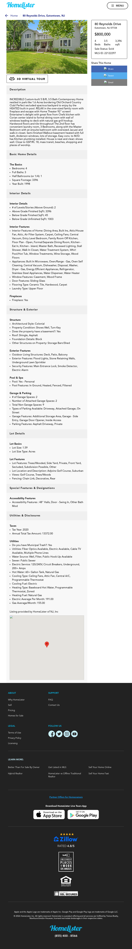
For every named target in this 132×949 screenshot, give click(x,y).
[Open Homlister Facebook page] (51, 734)
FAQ (50, 700)
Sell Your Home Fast (99, 773)
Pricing (11, 710)
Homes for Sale (15, 716)
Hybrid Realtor (15, 773)
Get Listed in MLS (57, 767)
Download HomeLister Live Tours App (66, 806)
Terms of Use (14, 733)
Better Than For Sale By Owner (24, 767)
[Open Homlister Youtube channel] (74, 734)
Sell (10, 705)
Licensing (13, 743)
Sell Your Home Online (100, 767)
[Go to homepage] (21, 5)
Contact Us (54, 705)
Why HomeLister (16, 700)
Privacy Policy (14, 738)
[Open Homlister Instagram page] (66, 734)
